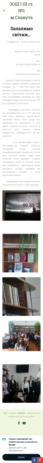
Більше (21, 457)
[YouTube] (24, 423)
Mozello (21, 413)
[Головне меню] (4, 10)
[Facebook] (18, 423)
